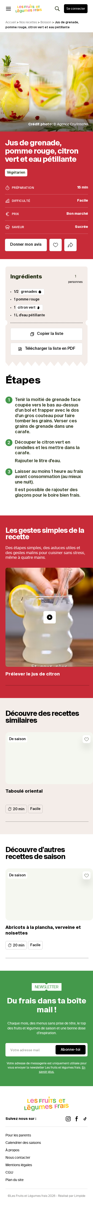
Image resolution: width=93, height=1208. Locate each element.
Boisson (45, 22)
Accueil (10, 22)
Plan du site (14, 1180)
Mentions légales (18, 1165)
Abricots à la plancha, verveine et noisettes (43, 930)
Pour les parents (18, 1135)
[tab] (70, 245)
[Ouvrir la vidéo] (49, 617)
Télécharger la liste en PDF (50, 349)
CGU (9, 1172)
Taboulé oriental (24, 791)
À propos (12, 1150)
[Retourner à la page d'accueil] (28, 8)
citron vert (26, 307)
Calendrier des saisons (23, 1143)
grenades (29, 292)
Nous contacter (17, 1157)
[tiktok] (85, 1119)
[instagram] (68, 1119)
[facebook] (76, 1119)
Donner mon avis (26, 245)
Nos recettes (28, 22)
